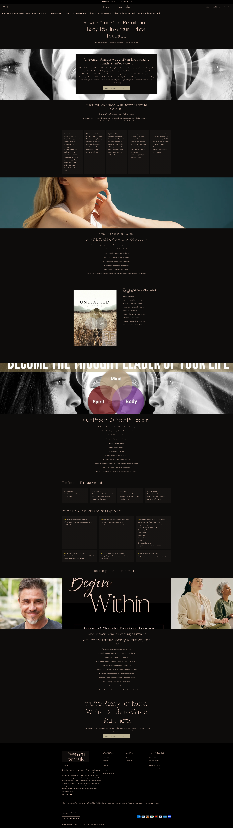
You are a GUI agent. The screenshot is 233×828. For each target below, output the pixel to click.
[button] (4, 7)
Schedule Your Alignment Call (116, 88)
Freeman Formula (75, 824)
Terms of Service (108, 773)
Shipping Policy (154, 765)
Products (129, 760)
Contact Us (106, 765)
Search (105, 770)
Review (105, 763)
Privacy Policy (154, 763)
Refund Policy (107, 768)
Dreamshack (99, 824)
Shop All (105, 760)
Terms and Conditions (156, 768)
